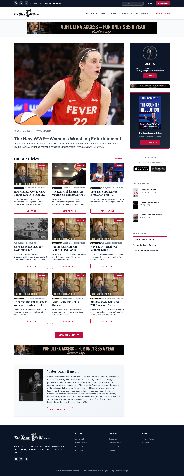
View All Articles (69, 335)
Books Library (81, 447)
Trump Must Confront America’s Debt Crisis (64, 248)
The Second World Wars (151, 215)
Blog (103, 13)
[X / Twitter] (21, 3)
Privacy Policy (148, 439)
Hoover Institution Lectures (145, 250)
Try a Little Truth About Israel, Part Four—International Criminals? (104, 195)
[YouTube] (26, 3)
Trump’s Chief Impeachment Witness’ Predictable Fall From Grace (30, 305)
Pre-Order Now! (150, 143)
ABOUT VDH (91, 13)
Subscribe (163, 3)
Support (112, 451)
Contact (145, 443)
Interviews (142, 13)
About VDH (79, 439)
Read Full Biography (60, 410)
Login (150, 3)
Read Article (30, 211)
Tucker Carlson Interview (144, 245)
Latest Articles (81, 443)
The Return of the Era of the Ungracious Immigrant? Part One (68, 195)
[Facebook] (16, 3)
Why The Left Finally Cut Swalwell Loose (104, 248)
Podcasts (127, 13)
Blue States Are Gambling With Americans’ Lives (104, 303)
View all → (119, 159)
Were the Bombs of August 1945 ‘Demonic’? (28, 248)
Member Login (115, 443)
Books (114, 13)
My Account (114, 447)
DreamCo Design (122, 471)
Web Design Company (106, 471)
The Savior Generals (149, 202)
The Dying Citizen (148, 189)
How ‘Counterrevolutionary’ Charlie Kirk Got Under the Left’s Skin (30, 195)
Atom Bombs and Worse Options (65, 303)
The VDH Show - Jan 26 (143, 240)
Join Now (150, 76)
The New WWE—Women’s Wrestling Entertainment (67, 138)
